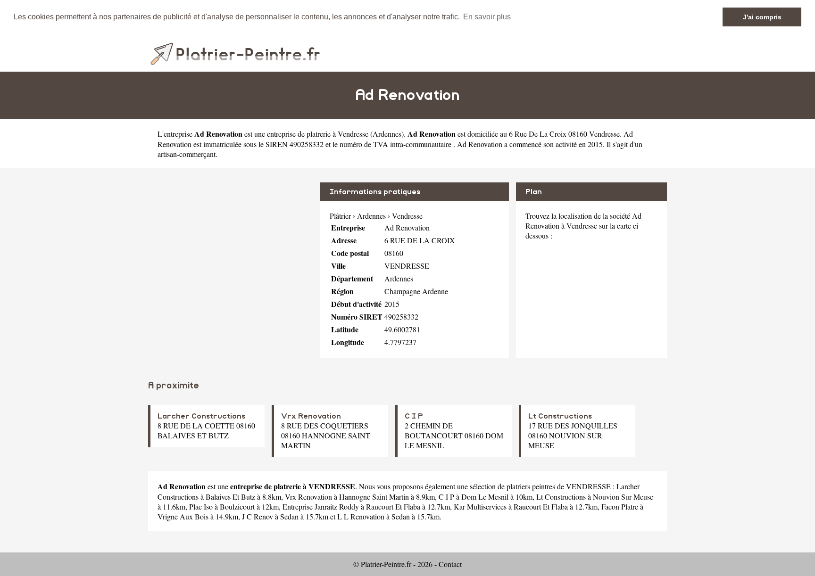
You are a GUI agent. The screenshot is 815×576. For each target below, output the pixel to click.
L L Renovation (360, 516)
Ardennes (387, 134)
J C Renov (257, 516)
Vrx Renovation (311, 416)
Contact (450, 564)
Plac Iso (201, 506)
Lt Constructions (560, 416)
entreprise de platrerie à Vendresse (317, 134)
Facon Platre (619, 506)
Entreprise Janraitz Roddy (321, 506)
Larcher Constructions (201, 416)
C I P (414, 416)
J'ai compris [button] (762, 17)
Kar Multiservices (480, 506)
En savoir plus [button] (487, 17)
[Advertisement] (230, 248)
